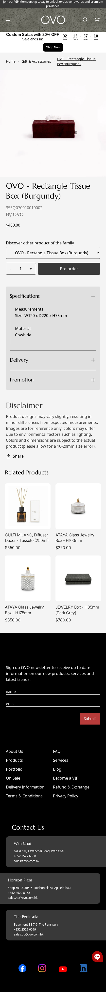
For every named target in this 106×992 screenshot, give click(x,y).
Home (11, 61)
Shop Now (53, 47)
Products (14, 760)
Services (60, 760)
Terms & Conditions (24, 796)
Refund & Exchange (71, 787)
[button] (97, 956)
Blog (57, 769)
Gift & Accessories (36, 61)
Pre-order (69, 268)
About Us (14, 751)
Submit (90, 718)
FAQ (57, 751)
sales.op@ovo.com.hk (28, 934)
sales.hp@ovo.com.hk (22, 898)
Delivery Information (25, 787)
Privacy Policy (65, 796)
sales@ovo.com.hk (26, 861)
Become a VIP (65, 778)
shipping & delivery (50, 377)
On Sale (13, 778)
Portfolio (14, 769)
